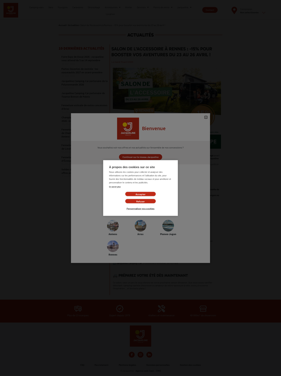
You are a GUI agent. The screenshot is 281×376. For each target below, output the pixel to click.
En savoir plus (115, 187)
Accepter (141, 194)
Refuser (140, 201)
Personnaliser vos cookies (141, 208)
